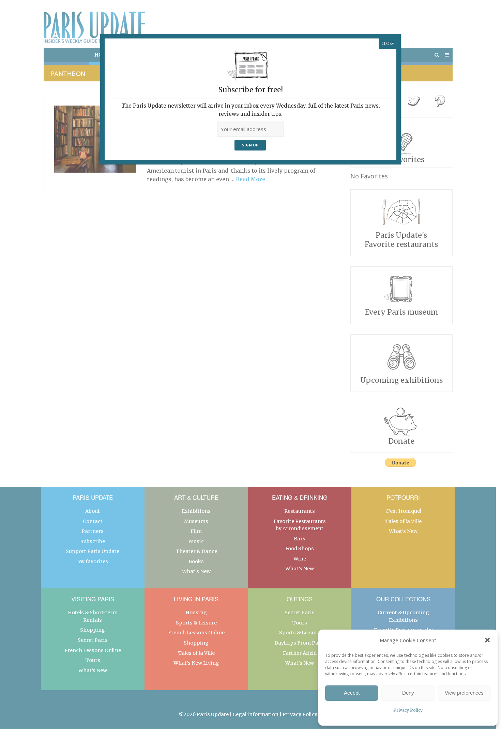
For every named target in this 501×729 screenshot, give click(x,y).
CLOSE (387, 43)
